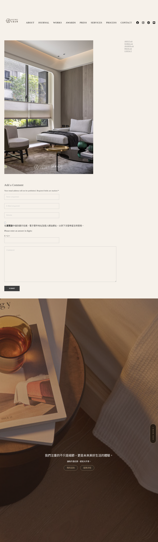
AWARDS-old (129, 46)
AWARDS (71, 22)
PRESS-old (128, 49)
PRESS (83, 22)
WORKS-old (128, 44)
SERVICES (96, 22)
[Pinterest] (148, 22)
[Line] (154, 22)
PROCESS (111, 22)
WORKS (57, 22)
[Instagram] (143, 22)
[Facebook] (137, 22)
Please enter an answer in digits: (18, 231)
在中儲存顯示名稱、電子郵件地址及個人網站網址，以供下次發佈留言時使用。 (44, 226)
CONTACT (126, 22)
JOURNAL (43, 22)
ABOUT (30, 22)
